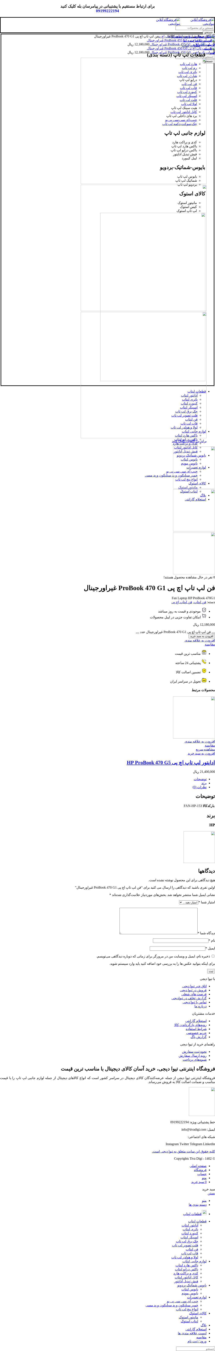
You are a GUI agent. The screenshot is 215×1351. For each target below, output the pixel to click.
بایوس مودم (190, 1293)
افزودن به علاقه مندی (200, 640)
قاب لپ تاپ (189, 1253)
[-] (213, 633)
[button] (201, 753)
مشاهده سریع (205, 749)
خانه (212, 36)
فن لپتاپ (183, 36)
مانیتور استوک (188, 1317)
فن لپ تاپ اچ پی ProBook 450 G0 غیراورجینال (182, 52)
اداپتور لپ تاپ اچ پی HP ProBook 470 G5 (171, 762)
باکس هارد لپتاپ (187, 1265)
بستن (211, 1193)
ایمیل (210, 948)
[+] (137, 633)
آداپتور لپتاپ (190, 1225)
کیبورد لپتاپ (189, 1233)
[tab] (103, 779)
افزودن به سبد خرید (201, 636)
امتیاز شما (206, 902)
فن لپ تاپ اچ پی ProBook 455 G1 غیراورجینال (182, 44)
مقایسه (210, 644)
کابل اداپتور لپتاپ (186, 1277)
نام (211, 940)
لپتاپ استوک (189, 1321)
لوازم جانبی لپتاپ (199, 36)
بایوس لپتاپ (189, 1289)
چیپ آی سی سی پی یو (182, 1301)
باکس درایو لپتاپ (186, 1269)
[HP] (199, 862)
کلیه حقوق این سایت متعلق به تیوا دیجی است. (183, 1151)
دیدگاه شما (206, 933)
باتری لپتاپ (190, 1229)
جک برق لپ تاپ (187, 1241)
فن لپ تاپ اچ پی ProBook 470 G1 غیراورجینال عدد (175, 632)
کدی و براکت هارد (185, 443)
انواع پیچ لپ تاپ (187, 1309)
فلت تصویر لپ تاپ (185, 1245)
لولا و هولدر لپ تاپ (184, 1257)
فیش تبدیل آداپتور (186, 1281)
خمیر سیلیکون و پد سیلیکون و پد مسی (171, 475)
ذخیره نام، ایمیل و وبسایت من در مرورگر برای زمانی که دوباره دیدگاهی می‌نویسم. (153, 956)
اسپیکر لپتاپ (189, 1237)
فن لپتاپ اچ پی (168, 36)
